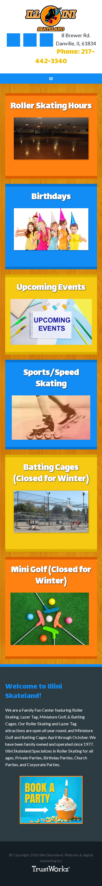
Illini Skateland (51, 18)
